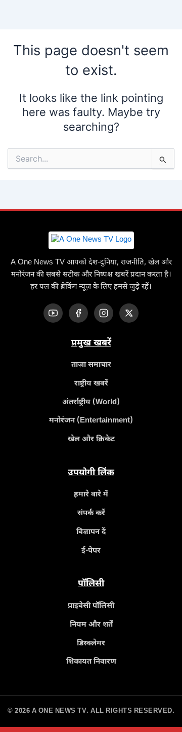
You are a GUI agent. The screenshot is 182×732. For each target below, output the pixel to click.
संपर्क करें (91, 513)
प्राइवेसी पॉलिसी (91, 606)
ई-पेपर (91, 551)
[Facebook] (78, 313)
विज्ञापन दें (91, 532)
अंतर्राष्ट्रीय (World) (91, 402)
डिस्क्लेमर (91, 643)
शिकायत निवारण (91, 662)
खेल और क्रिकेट (91, 439)
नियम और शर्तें (91, 625)
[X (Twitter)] (129, 313)
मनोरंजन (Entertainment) (91, 421)
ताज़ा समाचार (91, 365)
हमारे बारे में (91, 494)
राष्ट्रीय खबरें (91, 384)
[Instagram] (103, 313)
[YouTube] (53, 313)
